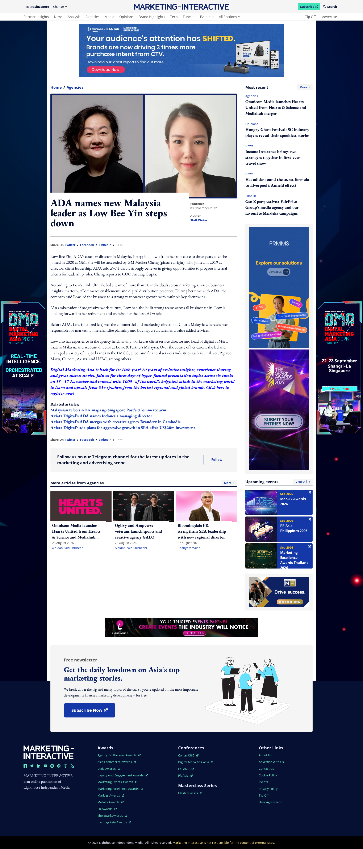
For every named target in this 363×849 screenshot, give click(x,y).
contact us (266, 769)
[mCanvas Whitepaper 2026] (181, 50)
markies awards (110, 795)
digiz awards (108, 769)
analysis (74, 16)
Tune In (250, 196)
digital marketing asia (194, 762)
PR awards (107, 809)
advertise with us (271, 762)
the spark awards (112, 816)
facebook (87, 245)
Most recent (276, 87)
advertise (329, 16)
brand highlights (152, 16)
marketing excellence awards (118, 789)
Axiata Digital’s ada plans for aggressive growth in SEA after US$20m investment (122, 427)
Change (58, 7)
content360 (188, 755)
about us (265, 755)
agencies (92, 16)
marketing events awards (115, 782)
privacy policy (268, 789)
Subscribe (310, 7)
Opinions (251, 124)
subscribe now (93, 711)
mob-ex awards (110, 802)
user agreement (270, 802)
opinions (126, 16)
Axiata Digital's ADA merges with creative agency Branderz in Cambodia (115, 421)
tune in (189, 16)
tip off (310, 16)
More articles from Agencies (140, 482)
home (56, 87)
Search (332, 7)
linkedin (105, 245)
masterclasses (190, 793)
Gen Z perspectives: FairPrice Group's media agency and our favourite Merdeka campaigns (272, 207)
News (249, 146)
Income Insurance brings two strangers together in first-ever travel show (272, 157)
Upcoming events (276, 481)
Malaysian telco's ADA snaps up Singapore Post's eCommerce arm (108, 410)
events (205, 16)
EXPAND (186, 769)
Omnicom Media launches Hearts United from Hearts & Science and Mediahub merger (275, 107)
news (58, 16)
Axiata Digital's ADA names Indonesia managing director (101, 416)
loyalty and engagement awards (120, 775)
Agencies (75, 87)
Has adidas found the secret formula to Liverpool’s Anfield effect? (277, 182)
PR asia (185, 775)
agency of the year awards (117, 755)
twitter (70, 245)
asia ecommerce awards (115, 762)
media (109, 16)
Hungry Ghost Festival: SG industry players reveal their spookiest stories (277, 132)
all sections (228, 16)
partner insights (36, 16)
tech (174, 16)
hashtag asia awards (112, 822)
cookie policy (268, 775)
